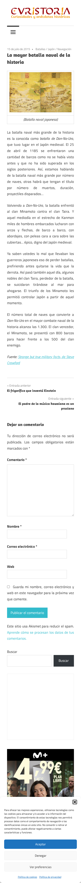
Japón (51, 49)
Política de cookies (27, 877)
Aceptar (40, 844)
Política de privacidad (50, 877)
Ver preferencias (41, 867)
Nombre (14, 526)
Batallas (40, 49)
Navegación (64, 49)
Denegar (40, 855)
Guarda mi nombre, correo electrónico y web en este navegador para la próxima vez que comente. (40, 593)
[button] (75, 802)
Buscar (12, 651)
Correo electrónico (22, 546)
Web (10, 566)
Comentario (17, 459)
